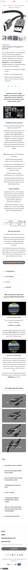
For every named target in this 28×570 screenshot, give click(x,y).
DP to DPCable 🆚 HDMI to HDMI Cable (14, 262)
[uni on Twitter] (20, 555)
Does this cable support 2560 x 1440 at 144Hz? (13, 471)
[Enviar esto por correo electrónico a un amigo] (19, 86)
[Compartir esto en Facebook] (11, 86)
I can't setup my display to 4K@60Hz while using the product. (12, 499)
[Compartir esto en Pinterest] (15, 86)
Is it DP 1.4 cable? (9, 492)
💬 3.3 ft (7, 282)
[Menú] (0, 1)
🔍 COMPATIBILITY (10, 271)
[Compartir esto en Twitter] (8, 86)
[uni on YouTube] (22, 555)
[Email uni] (6, 555)
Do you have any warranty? (12, 516)
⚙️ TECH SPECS (9, 276)
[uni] (14, 1)
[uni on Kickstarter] (13, 555)
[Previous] (3, 22)
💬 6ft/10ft (8, 287)
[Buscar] (26, 1)
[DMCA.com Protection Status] (4, 569)
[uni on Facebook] (8, 555)
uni (6, 559)
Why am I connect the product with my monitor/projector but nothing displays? (13, 509)
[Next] (25, 22)
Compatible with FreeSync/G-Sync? (13, 486)
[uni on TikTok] (17, 555)
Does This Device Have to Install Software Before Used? (13, 479)
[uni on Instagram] (10, 555)
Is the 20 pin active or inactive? (13, 465)
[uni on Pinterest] (15, 555)
